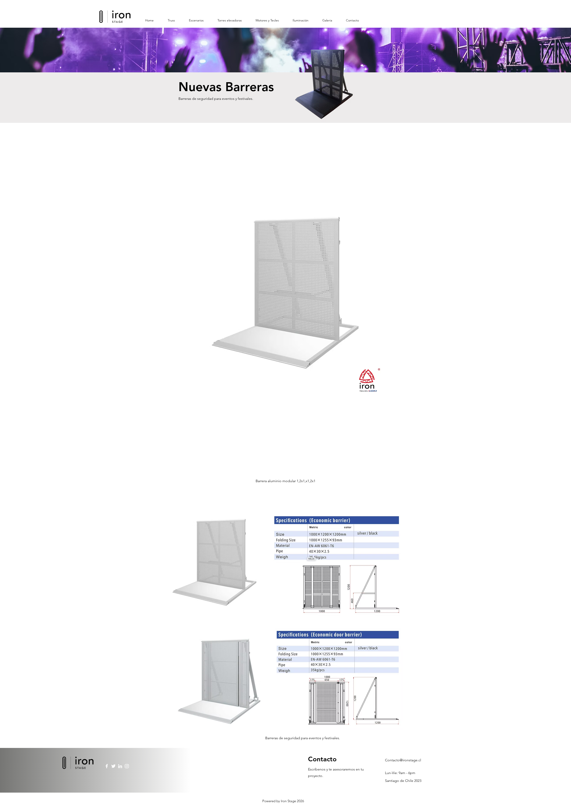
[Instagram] (127, 766)
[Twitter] (113, 766)
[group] (285, 297)
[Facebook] (107, 766)
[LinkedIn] (120, 766)
